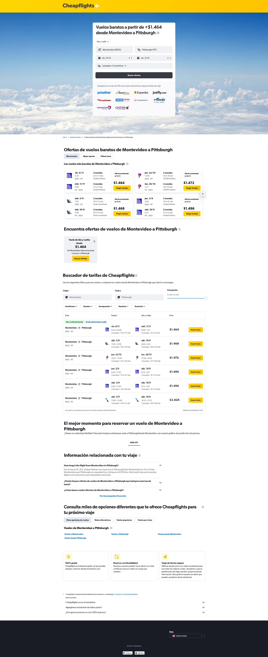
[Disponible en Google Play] (127, 653)
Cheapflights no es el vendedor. (81, 602)
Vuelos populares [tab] (124, 520)
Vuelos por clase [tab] (145, 520)
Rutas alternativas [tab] (103, 520)
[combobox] (103, 41)
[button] (158, 33)
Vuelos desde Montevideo (169, 534)
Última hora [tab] (106, 156)
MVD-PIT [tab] (134, 442)
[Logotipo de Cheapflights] (78, 6)
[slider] (206, 298)
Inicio (65, 137)
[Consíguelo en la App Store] (139, 653)
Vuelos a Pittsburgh (119, 534)
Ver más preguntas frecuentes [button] (113, 496)
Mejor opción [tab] (89, 156)
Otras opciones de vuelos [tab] (77, 520)
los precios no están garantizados (126, 594)
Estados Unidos (75, 137)
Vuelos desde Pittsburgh (75, 538)
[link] (80, 258)
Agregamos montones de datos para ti (84, 607)
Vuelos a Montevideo (73, 534)
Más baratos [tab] (71, 156)
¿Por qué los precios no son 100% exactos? (86, 612)
